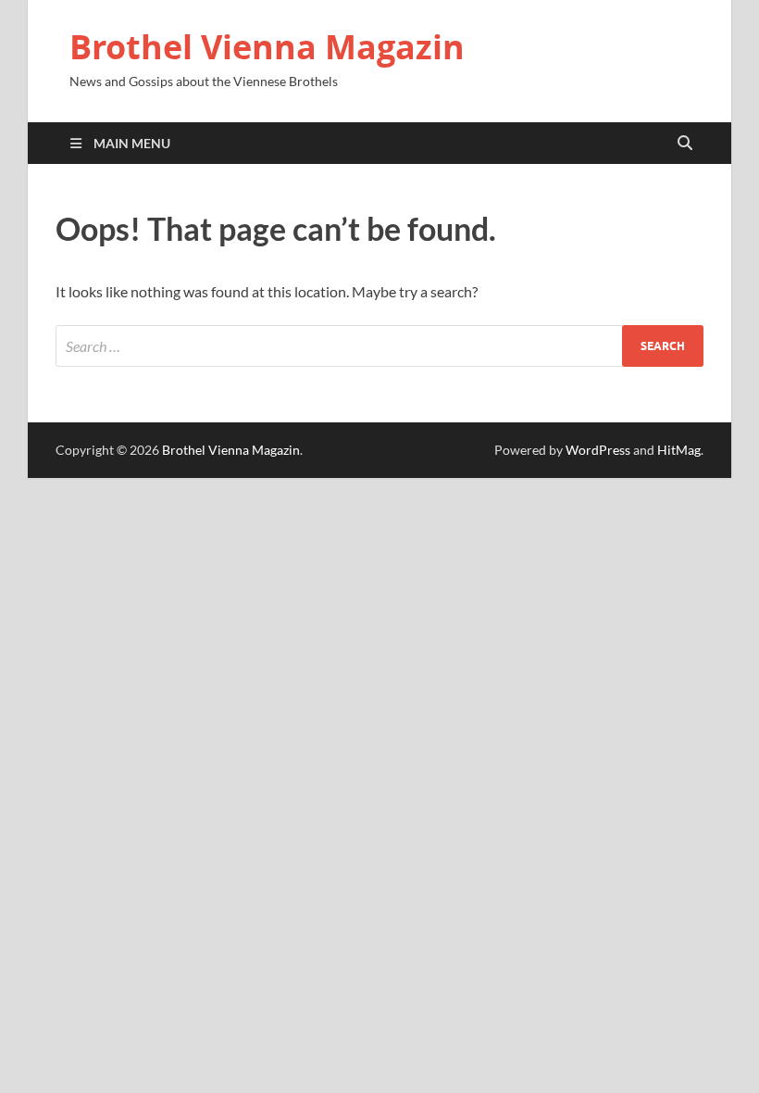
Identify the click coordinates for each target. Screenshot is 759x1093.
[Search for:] (379, 346)
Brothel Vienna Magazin (267, 46)
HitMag (679, 450)
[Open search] (685, 143)
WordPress (598, 450)
